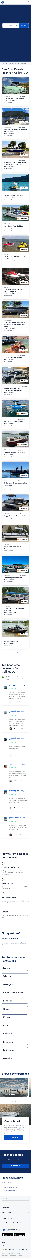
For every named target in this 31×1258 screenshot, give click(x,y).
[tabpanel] (14, 1087)
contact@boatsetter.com (9, 1187)
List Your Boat (13, 1137)
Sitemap (20, 1255)
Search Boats (15, 1166)
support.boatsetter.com (9, 1190)
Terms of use (13, 1255)
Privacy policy (5, 1255)
